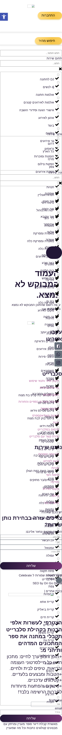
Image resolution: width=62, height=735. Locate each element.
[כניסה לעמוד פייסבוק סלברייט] (58, 346)
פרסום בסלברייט (48, 429)
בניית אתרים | (53, 591)
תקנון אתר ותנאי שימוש (44, 380)
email (58, 708)
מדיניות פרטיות (49, 387)
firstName (55, 700)
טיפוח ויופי (52, 475)
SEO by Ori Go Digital (47, 583)
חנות (56, 422)
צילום (55, 495)
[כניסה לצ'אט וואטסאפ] (58, 354)
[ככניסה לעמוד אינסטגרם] (58, 362)
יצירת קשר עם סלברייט (44, 436)
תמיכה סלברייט (52, 579)
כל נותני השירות (48, 454)
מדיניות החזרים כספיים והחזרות (39, 401)
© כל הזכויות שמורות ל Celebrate (40, 575)
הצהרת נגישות (50, 408)
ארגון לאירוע (51, 461)
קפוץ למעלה (54, 575)
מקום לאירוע (51, 488)
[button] (50, 15)
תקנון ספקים (51, 394)
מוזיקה (55, 482)
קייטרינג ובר (51, 502)
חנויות (55, 468)
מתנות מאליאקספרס (45, 415)
